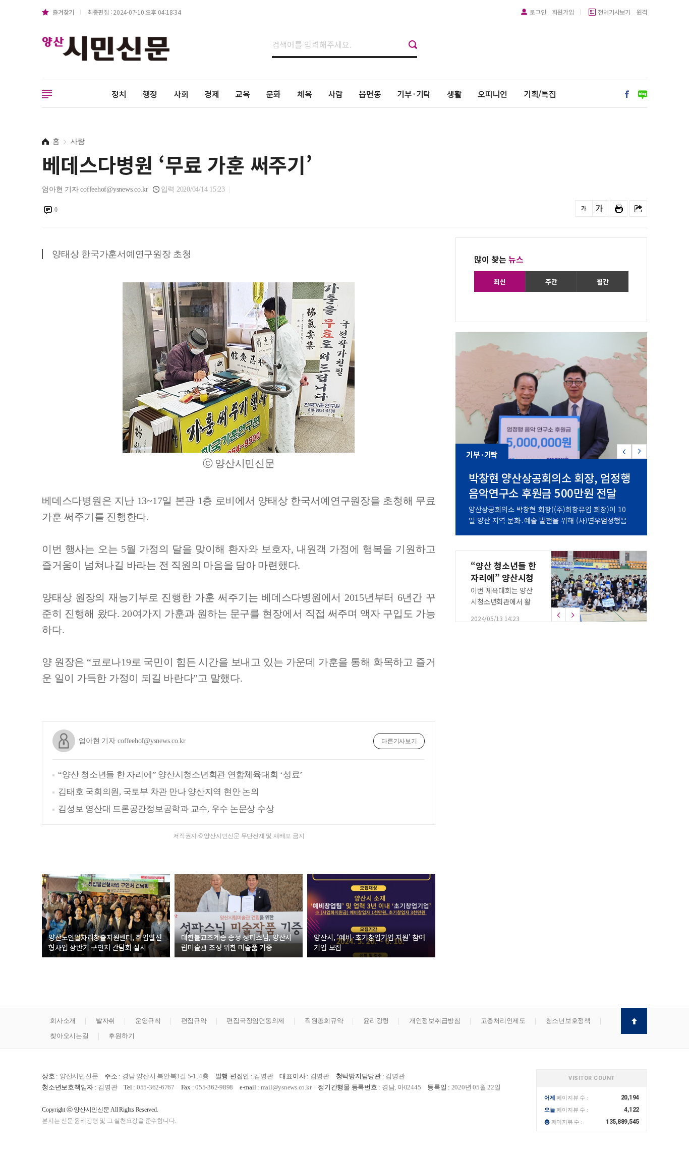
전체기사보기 (614, 12)
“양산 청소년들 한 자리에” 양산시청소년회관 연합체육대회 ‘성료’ (180, 774)
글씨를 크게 (599, 208)
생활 (454, 94)
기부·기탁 (414, 94)
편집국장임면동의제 (255, 1020)
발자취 (105, 1020)
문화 (273, 94)
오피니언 (492, 94)
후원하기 (121, 1036)
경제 (211, 94)
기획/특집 (540, 94)
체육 (304, 94)
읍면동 (370, 94)
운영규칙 (148, 1020)
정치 (119, 94)
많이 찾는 (499, 259)
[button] (639, 451)
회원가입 (562, 12)
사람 (335, 94)
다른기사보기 (399, 741)
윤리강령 (376, 1020)
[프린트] (618, 208)
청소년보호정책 (568, 1020)
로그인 (538, 12)
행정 (150, 94)
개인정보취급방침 (435, 1020)
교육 (242, 94)
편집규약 (194, 1020)
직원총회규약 (324, 1020)
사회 (181, 94)
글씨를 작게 (584, 208)
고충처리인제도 (503, 1020)
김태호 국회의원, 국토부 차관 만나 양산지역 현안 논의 (158, 792)
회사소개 (63, 1020)
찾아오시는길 (69, 1036)
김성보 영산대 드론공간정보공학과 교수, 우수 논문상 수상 (166, 809)
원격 (642, 12)
